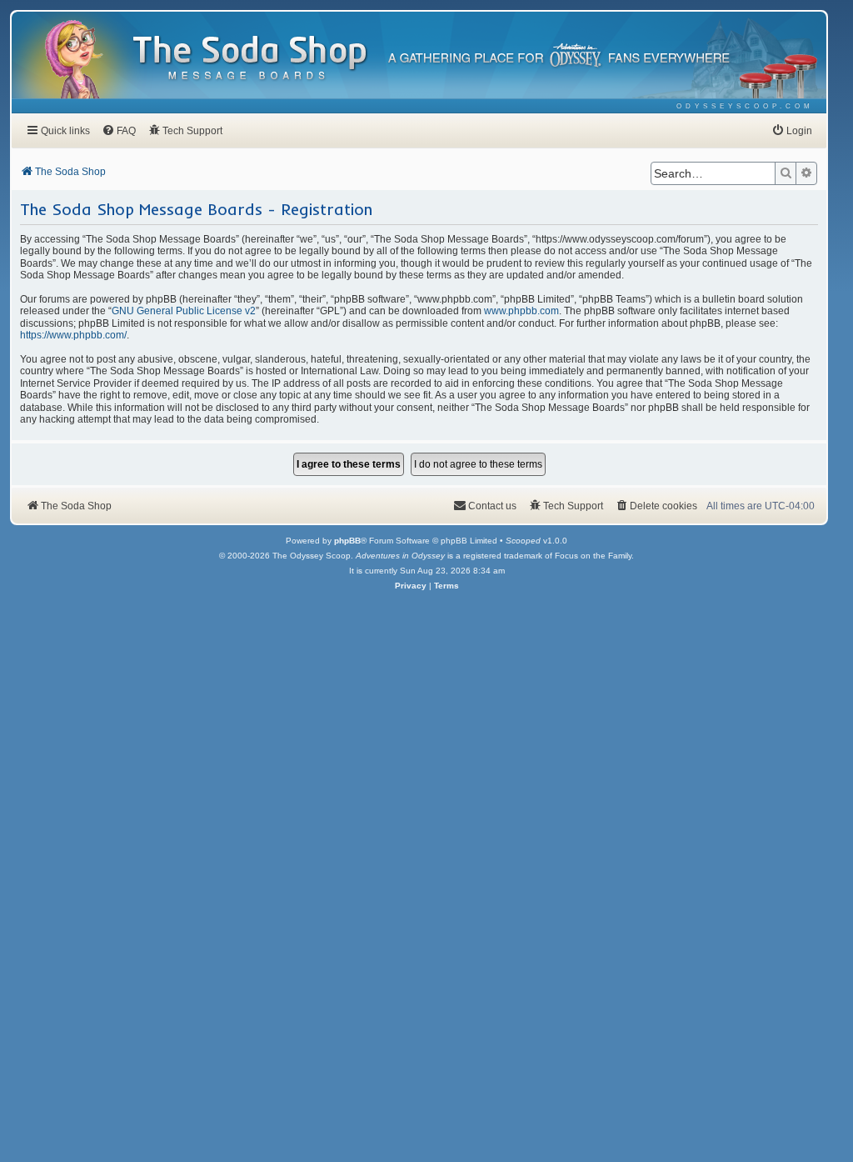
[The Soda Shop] (250, 59)
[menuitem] (745, 106)
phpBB (347, 540)
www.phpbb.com (521, 311)
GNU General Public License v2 (184, 311)
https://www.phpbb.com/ (73, 335)
